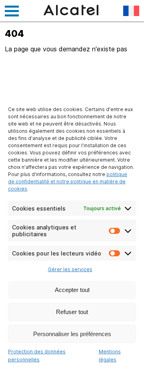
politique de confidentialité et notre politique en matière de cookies (67, 181)
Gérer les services (70, 269)
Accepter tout (72, 289)
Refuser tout (72, 311)
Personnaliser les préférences (72, 333)
